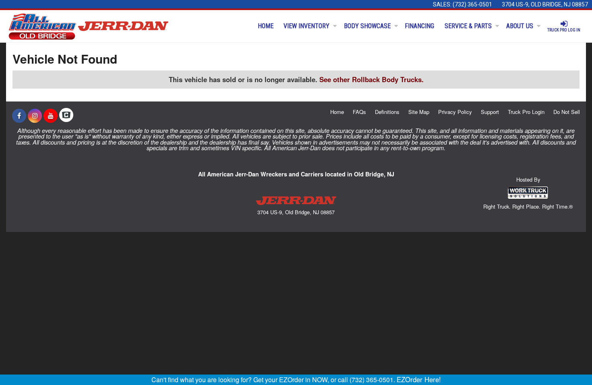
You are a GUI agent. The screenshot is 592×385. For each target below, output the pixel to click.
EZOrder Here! (419, 379)
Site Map (418, 112)
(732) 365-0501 (472, 4)
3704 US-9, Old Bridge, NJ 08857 (545, 4)
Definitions (387, 112)
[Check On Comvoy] (66, 116)
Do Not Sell (566, 112)
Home (265, 26)
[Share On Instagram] (35, 116)
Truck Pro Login (526, 112)
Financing (419, 26)
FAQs (359, 112)
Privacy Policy (455, 112)
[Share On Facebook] (19, 116)
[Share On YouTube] (50, 116)
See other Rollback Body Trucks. (371, 79)
